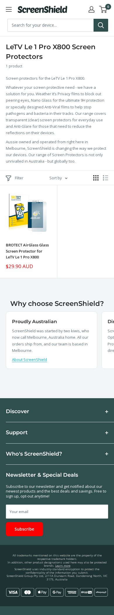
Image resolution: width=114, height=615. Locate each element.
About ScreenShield (29, 359)
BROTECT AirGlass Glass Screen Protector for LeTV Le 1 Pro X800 (27, 250)
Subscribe (24, 529)
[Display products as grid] (96, 177)
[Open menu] (9, 9)
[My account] (91, 9)
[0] (103, 9)
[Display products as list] (105, 177)
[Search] (101, 25)
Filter (19, 177)
